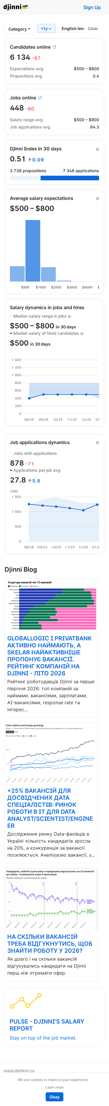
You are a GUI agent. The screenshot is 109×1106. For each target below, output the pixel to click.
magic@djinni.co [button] (19, 1070)
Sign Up (92, 7)
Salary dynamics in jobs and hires (47, 307)
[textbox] (17, 29)
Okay (54, 1096)
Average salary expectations (41, 198)
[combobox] (17, 29)
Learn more (54, 1087)
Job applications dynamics (40, 442)
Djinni (15, 7)
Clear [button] (93, 28)
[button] (97, 149)
